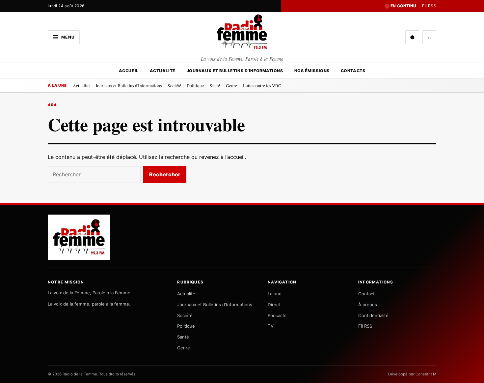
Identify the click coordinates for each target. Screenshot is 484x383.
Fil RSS (429, 5)
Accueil (129, 70)
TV (271, 326)
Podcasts (277, 315)
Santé (215, 85)
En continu (403, 5)
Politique (195, 85)
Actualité (162, 70)
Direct (274, 304)
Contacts (353, 70)
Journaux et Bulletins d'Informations (128, 85)
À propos (367, 304)
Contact (366, 293)
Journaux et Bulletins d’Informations (235, 70)
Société (174, 85)
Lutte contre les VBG (262, 85)
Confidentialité (373, 315)
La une (275, 293)
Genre (231, 85)
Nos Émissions (312, 70)
